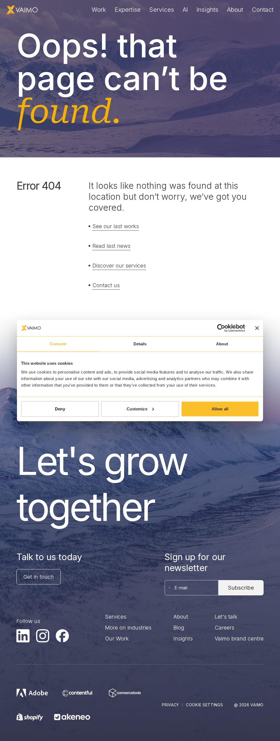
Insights (207, 9)
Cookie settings (204, 704)
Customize (137, 408)
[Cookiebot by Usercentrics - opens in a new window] (221, 328)
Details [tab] (140, 344)
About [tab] (222, 344)
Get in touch (38, 577)
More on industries (128, 627)
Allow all (220, 408)
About (235, 9)
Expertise (128, 9)
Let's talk (226, 616)
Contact (262, 9)
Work (99, 9)
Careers (224, 627)
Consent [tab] (58, 344)
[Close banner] (257, 328)
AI (185, 9)
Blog (178, 627)
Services (161, 9)
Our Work (117, 638)
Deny (60, 408)
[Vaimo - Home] (22, 9)
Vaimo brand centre (239, 638)
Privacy (170, 704)
